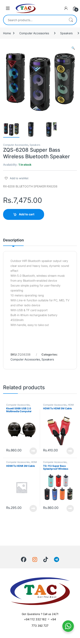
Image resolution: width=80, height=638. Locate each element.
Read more (33, 451)
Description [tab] (13, 240)
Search (71, 20)
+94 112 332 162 (35, 619)
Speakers (66, 33)
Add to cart (26, 214)
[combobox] (34, 20)
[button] (73, 48)
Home (7, 33)
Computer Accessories (34, 33)
